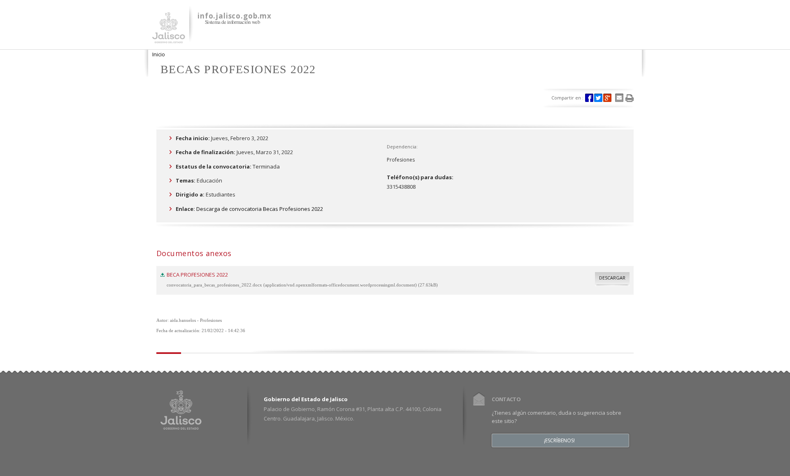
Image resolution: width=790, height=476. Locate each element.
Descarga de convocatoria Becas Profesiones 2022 (259, 209)
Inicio (158, 54)
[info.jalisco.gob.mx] (168, 38)
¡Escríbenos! (559, 440)
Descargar (612, 278)
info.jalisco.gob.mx (235, 16)
